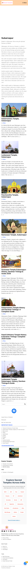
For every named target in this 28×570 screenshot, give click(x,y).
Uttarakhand (15, 508)
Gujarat (22, 491)
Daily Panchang (6, 556)
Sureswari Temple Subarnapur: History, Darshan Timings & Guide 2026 (13, 272)
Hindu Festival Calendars (8, 557)
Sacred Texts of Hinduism (7, 417)
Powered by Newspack (5, 567)
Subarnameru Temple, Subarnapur (10, 120)
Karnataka (8, 500)
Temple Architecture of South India (10, 428)
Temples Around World (8, 463)
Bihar (23, 508)
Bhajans (4, 437)
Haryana (7, 496)
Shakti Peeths (6, 443)
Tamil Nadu (6, 508)
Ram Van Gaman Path (6, 422)
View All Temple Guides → (14, 520)
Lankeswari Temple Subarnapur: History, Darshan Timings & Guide (13, 381)
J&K (11, 491)
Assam (14, 516)
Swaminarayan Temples (8, 465)
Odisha (15, 512)
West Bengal (7, 512)
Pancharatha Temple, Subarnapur (10, 196)
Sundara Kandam (6, 440)
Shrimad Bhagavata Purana (8, 441)
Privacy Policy (6, 537)
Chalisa (4, 435)
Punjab (22, 512)
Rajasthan (12, 504)
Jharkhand (20, 496)
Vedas (4, 432)
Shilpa (4, 123)
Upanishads (5, 434)
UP (5, 504)
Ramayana (3, 419)
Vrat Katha (5, 559)
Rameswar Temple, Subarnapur (14, 235)
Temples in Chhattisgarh (8, 472)
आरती (3, 438)
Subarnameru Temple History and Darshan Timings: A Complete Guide (13, 310)
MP (21, 500)
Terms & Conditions (7, 539)
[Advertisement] (14, 22)
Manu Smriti (5, 431)
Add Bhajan (5, 549)
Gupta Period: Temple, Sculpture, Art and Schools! (13, 429)
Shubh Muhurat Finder (7, 560)
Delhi (5, 491)
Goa (16, 491)
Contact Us (5, 547)
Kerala (15, 500)
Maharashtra (20, 504)
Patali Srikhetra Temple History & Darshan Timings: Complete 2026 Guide (13, 337)
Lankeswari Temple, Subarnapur (9, 156)
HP (13, 496)
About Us (5, 546)
